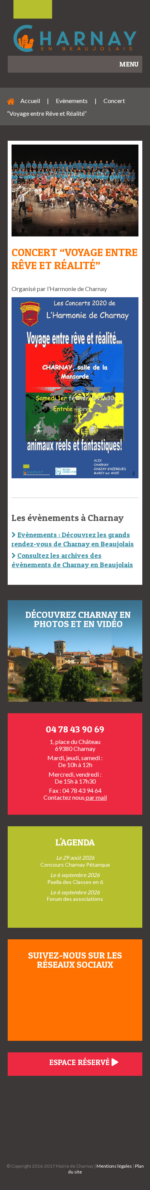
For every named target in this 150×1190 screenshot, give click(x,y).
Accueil (30, 100)
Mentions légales (114, 1166)
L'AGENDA (75, 842)
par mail (96, 797)
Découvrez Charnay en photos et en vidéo (78, 619)
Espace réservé (80, 1062)
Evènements (72, 100)
